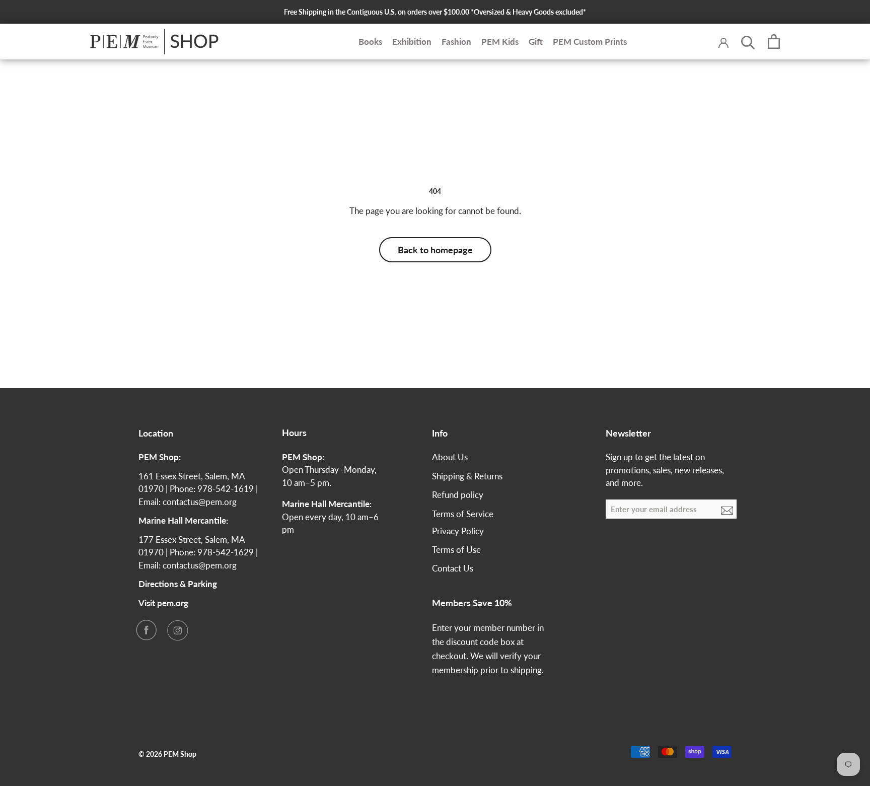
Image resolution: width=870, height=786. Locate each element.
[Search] (748, 42)
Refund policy (457, 494)
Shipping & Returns (467, 476)
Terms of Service (462, 514)
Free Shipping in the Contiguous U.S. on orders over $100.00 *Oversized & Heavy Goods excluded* (435, 12)
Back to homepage (435, 249)
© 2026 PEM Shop (167, 754)
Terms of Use (456, 549)
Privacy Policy (458, 531)
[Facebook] (146, 629)
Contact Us (452, 568)
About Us (450, 457)
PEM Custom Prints (590, 41)
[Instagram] (177, 629)
